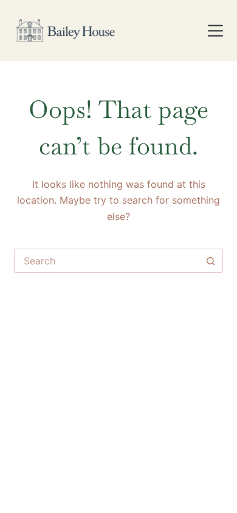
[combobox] (107, 261)
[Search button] (210, 260)
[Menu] (215, 30)
